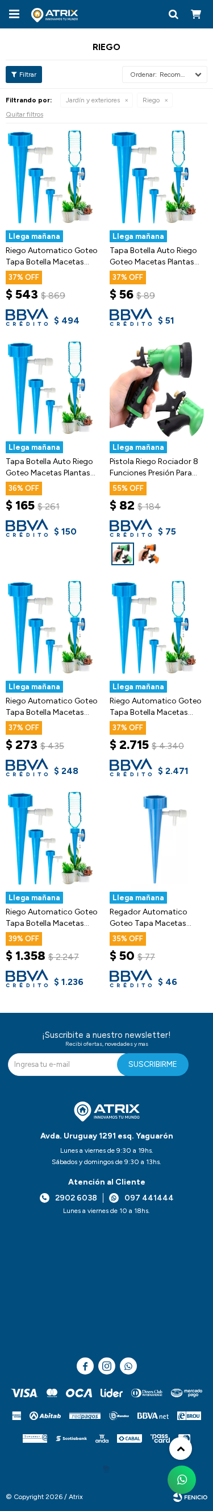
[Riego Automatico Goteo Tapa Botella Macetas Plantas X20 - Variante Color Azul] (55, 178)
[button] (173, 14)
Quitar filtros (24, 114)
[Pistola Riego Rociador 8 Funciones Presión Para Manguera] (122, 554)
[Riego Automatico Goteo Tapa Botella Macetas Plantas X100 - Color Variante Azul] (159, 628)
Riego (151, 100)
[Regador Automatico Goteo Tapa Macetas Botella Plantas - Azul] (159, 839)
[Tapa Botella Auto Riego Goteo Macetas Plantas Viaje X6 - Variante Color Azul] (55, 389)
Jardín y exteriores (93, 100)
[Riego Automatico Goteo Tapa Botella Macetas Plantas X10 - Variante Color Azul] (55, 628)
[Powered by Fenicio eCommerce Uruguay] (190, 1496)
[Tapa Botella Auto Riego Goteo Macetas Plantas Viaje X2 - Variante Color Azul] (159, 178)
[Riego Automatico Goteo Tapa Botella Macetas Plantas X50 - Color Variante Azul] (55, 839)
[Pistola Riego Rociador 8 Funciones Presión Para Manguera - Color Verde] (159, 389)
